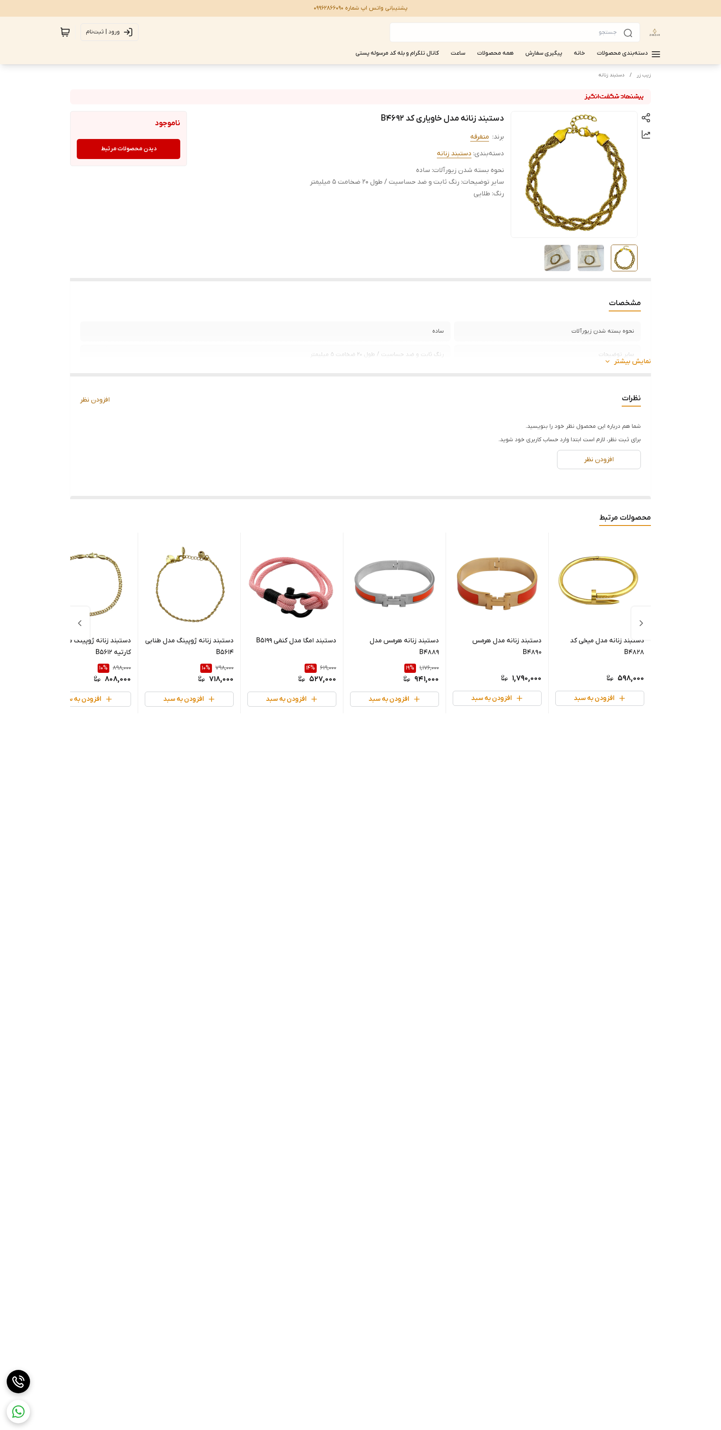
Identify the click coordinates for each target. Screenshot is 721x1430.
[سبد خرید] (65, 32)
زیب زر (644, 75)
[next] (80, 623)
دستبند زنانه (611, 75)
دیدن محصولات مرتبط (128, 149)
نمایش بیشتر (632, 361)
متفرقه (479, 137)
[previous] (641, 623)
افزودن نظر (95, 400)
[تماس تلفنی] (18, 1381)
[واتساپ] (18, 1411)
